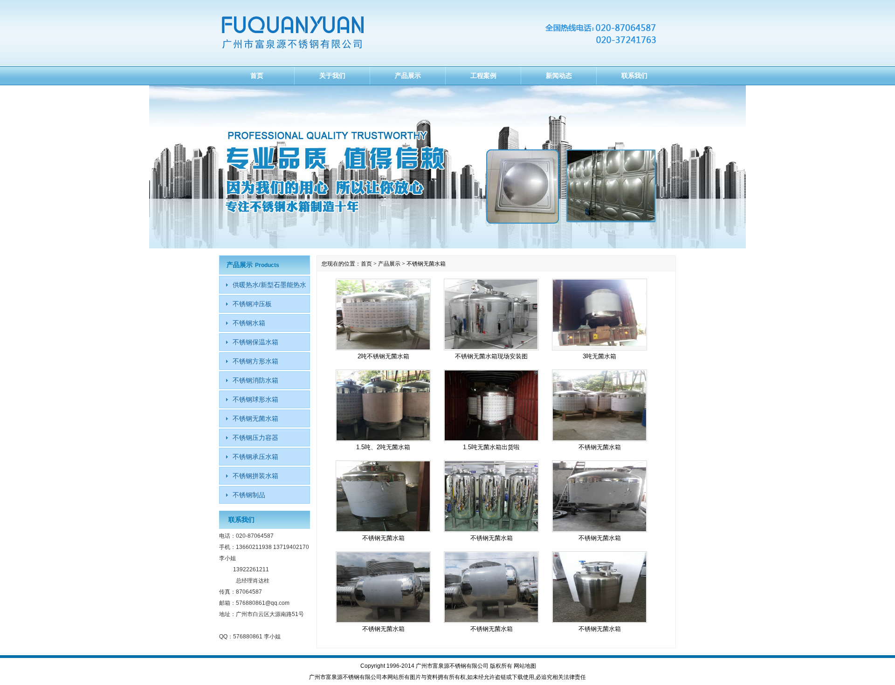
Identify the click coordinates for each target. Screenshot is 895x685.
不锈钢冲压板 (252, 304)
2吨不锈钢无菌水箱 (383, 356)
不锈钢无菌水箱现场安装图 (491, 356)
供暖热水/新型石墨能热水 (269, 284)
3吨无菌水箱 (599, 356)
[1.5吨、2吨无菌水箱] (383, 405)
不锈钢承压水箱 (255, 456)
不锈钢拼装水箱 (255, 476)
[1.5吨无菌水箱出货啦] (491, 405)
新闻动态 (559, 75)
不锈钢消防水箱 (255, 380)
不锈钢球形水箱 (255, 399)
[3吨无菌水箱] (599, 314)
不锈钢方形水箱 (255, 361)
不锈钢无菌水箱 (599, 447)
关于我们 (332, 75)
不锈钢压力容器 (255, 437)
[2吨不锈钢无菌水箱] (383, 314)
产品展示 (408, 75)
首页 (256, 75)
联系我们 (634, 75)
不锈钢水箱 (249, 323)
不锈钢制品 (249, 495)
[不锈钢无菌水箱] (599, 405)
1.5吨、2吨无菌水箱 (383, 447)
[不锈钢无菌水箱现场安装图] (491, 314)
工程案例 (483, 75)
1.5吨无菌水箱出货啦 (491, 447)
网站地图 (525, 666)
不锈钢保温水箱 (255, 342)
